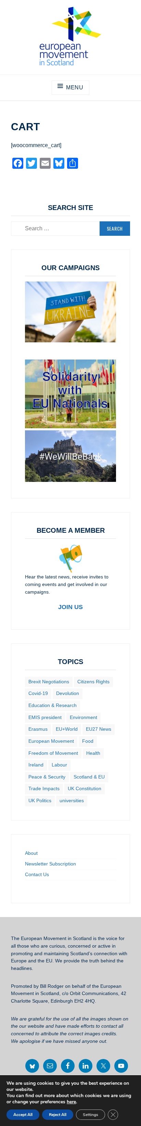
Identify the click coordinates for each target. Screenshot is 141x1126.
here (71, 1102)
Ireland (35, 765)
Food (87, 741)
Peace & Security (46, 777)
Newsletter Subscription (50, 863)
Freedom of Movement (53, 753)
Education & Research (52, 705)
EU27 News (98, 729)
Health (93, 753)
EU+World (67, 729)
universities (72, 800)
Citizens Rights (93, 681)
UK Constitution (84, 788)
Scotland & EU (89, 777)
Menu (75, 87)
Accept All (23, 1114)
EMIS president (45, 717)
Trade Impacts (44, 788)
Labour (59, 765)
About (31, 853)
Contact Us (37, 874)
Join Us (70, 607)
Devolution (67, 693)
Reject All (57, 1114)
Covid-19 (38, 693)
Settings (90, 1114)
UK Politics (39, 800)
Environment (83, 717)
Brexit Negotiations (48, 681)
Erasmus (38, 729)
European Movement (51, 741)
